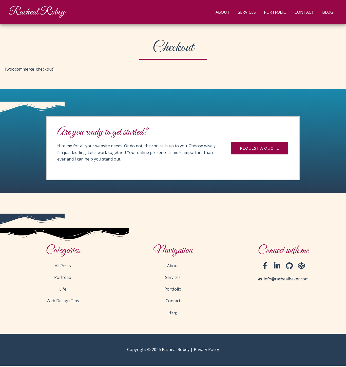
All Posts (63, 265)
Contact (304, 12)
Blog (327, 12)
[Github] (289, 265)
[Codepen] (301, 265)
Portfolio (275, 12)
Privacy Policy (206, 349)
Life (62, 289)
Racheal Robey (37, 12)
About (223, 12)
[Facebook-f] (264, 265)
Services (247, 12)
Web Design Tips (63, 301)
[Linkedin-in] (277, 265)
